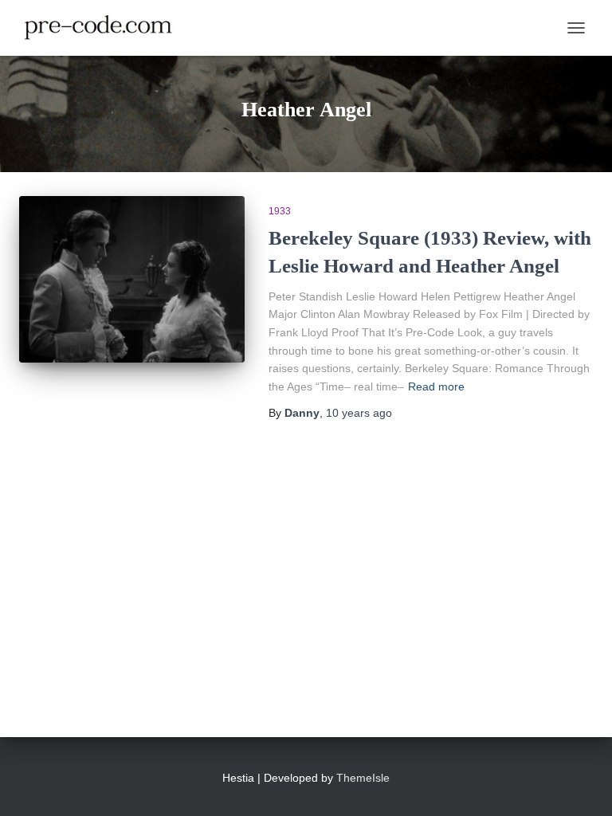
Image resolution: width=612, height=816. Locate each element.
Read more (436, 386)
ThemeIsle (363, 777)
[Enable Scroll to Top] (580, 784)
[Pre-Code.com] (104, 28)
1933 (280, 211)
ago (359, 412)
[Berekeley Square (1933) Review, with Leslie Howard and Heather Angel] (132, 279)
